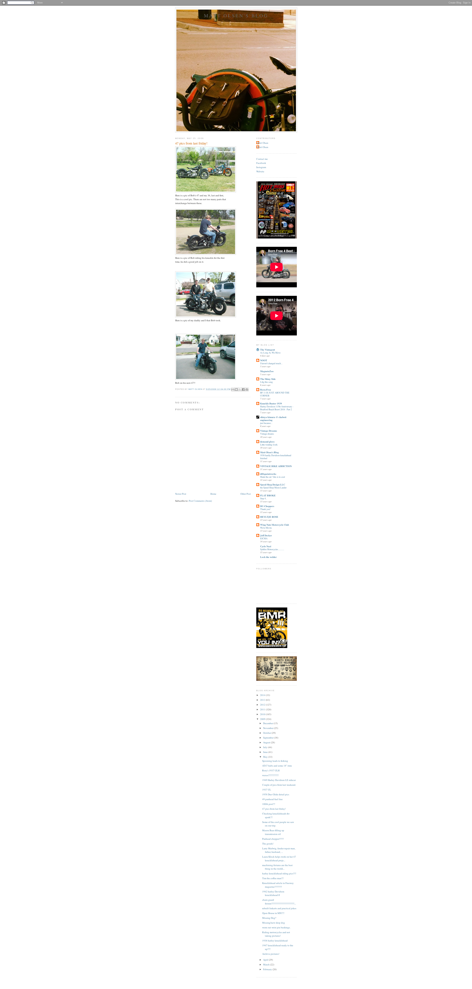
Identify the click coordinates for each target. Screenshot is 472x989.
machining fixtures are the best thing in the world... (277, 866)
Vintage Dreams (268, 430)
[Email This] (233, 389)
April (266, 959)
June (265, 752)
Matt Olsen (262, 142)
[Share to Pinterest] (247, 389)
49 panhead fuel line (272, 799)
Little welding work (268, 444)
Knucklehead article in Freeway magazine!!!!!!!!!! (278, 884)
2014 (263, 695)
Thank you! (265, 509)
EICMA (264, 538)
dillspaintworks (268, 474)
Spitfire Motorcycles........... (272, 549)
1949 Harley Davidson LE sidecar (279, 780)
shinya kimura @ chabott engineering (273, 418)
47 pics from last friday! (274, 808)
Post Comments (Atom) (200, 500)
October (267, 732)
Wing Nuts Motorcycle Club (274, 524)
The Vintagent (267, 349)
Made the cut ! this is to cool (272, 476)
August (267, 742)
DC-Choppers (267, 506)
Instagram (261, 167)
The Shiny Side (268, 379)
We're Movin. (266, 527)
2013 (263, 699)
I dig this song (266, 381)
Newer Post (180, 493)
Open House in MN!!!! (273, 913)
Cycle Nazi (265, 546)
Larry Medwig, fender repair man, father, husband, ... (278, 850)
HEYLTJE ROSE (269, 516)
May (265, 756)
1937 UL (266, 789)
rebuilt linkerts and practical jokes (279, 908)
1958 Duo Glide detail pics (275, 794)
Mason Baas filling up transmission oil (273, 832)
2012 (263, 704)
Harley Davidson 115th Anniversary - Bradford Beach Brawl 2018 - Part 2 (276, 408)
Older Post (245, 493)
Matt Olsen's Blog (236, 15)
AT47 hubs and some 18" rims (277, 765)
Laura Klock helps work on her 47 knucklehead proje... (279, 858)
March (266, 964)
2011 (263, 709)
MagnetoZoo (267, 371)
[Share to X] (240, 389)
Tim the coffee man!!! (273, 878)
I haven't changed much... (271, 363)
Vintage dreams (267, 433)
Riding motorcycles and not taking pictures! (276, 934)
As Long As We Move (270, 352)
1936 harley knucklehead (275, 940)
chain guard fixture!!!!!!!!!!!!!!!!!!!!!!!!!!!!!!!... (279, 901)
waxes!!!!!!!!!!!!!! (270, 775)
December (268, 723)
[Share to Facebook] (243, 389)
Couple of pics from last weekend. (279, 784)
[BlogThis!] (236, 389)
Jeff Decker (266, 535)
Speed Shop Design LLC (272, 484)
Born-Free (265, 389)
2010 (263, 714)
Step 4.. (263, 498)
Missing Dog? (269, 918)
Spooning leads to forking (275, 760)
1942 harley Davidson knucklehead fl (273, 893)
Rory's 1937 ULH (271, 770)
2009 (263, 719)
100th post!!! (268, 804)
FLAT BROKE (268, 495)
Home (213, 493)
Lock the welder (268, 557)
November (268, 728)
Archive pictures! (270, 953)
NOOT (263, 360)
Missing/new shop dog (273, 922)
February (268, 969)
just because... (266, 423)
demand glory (267, 441)
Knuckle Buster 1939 (271, 403)
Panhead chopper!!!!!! (273, 838)
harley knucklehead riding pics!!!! (279, 873)
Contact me (262, 159)
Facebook (261, 163)
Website (260, 171)
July (265, 747)
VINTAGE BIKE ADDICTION (276, 466)
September (268, 737)
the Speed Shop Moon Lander (273, 487)
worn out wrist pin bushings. (276, 927)
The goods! (267, 843)
